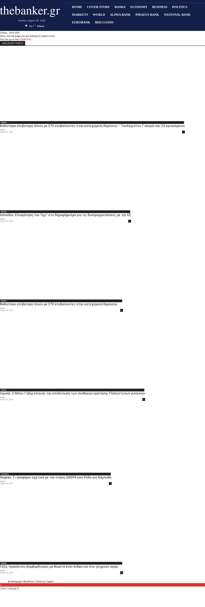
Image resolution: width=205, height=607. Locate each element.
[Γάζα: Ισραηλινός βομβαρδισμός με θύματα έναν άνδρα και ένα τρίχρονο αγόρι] (61, 525)
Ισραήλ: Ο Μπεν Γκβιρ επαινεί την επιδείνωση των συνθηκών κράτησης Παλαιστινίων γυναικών (72, 393)
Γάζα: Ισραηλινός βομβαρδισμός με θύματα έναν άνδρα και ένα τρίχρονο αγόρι (59, 566)
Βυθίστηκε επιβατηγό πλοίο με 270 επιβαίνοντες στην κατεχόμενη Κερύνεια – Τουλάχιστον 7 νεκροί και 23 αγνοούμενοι (92, 126)
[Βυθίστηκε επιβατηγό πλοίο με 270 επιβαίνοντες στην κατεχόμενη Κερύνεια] (61, 262)
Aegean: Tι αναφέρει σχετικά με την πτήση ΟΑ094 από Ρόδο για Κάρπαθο (56, 477)
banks (2, 130)
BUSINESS (5, 474)
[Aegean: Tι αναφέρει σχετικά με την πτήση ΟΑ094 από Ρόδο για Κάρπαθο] (56, 439)
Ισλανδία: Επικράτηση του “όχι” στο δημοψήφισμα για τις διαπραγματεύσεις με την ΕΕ (65, 215)
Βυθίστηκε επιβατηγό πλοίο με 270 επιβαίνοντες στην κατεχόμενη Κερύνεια (58, 304)
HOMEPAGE (25, 39)
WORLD (4, 122)
